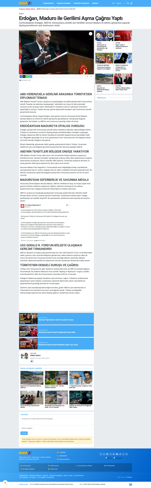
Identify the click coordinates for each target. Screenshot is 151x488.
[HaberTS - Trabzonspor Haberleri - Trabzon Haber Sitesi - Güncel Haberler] (25, 3)
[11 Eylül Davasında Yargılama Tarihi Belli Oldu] (80, 377)
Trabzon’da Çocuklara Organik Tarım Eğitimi (103, 68)
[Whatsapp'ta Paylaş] (27, 76)
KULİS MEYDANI (78, 475)
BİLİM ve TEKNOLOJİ (122, 65)
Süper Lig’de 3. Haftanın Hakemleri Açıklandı (122, 46)
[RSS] (126, 454)
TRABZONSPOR (48, 3)
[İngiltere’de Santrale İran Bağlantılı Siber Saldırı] (80, 397)
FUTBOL (99, 43)
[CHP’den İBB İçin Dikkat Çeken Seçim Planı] (123, 79)
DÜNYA (21, 14)
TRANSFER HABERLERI (81, 3)
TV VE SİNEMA (41, 477)
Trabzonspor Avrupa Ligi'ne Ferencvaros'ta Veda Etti (56, 9)
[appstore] (109, 458)
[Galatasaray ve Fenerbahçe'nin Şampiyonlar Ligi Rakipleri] (104, 35)
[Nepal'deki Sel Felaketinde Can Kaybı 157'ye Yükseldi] (56, 397)
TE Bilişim (129, 477)
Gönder (24, 433)
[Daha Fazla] (30, 76)
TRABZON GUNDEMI (63, 3)
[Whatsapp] (123, 454)
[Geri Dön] (5, 482)
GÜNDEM (95, 3)
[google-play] (117, 458)
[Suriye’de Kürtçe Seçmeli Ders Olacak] (31, 397)
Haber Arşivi (54, 469)
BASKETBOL (50, 477)
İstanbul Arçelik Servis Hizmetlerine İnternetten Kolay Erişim (53, 484)
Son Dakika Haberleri (28, 469)
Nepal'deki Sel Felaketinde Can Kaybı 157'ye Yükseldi (54, 406)
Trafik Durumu (54, 465)
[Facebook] (100, 454)
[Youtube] (117, 454)
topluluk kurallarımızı (37, 439)
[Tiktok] (120, 454)
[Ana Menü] (130, 3)
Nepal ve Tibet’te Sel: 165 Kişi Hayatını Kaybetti (54, 386)
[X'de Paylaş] (24, 76)
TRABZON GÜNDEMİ (103, 65)
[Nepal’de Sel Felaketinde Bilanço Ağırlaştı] (31, 377)
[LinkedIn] (113, 454)
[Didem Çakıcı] (24, 356)
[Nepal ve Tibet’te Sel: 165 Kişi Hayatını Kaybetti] (56, 377)
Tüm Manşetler (110, 465)
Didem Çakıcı (35, 355)
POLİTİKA (118, 86)
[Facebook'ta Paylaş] (21, 76)
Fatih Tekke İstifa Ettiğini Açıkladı (94, 484)
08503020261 (63, 456)
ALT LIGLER (32, 477)
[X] (104, 454)
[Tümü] (130, 98)
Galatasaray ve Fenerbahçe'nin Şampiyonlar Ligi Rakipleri (102, 47)
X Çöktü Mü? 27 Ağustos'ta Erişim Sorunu (121, 68)
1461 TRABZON (23, 477)
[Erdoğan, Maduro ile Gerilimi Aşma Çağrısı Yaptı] (56, 52)
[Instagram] (110, 454)
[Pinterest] (107, 454)
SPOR (65, 475)
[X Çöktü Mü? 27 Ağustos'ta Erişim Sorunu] (123, 58)
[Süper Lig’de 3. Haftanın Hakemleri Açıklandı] (123, 35)
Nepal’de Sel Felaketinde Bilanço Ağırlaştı (103, 89)
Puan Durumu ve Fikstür (85, 465)
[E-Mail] (31, 361)
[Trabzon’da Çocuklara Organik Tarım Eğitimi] (104, 58)
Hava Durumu (27, 465)
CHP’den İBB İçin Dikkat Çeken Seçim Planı (123, 88)
